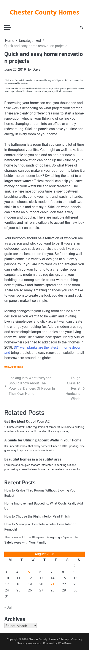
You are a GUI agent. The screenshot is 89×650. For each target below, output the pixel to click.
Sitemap (64, 639)
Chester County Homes (44, 12)
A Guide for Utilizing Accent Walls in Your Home (42, 440)
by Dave (34, 69)
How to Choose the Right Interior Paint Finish (37, 516)
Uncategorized (13, 367)
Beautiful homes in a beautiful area (33, 459)
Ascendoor (34, 643)
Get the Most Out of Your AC (26, 421)
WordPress (65, 643)
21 (52, 584)
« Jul (8, 607)
